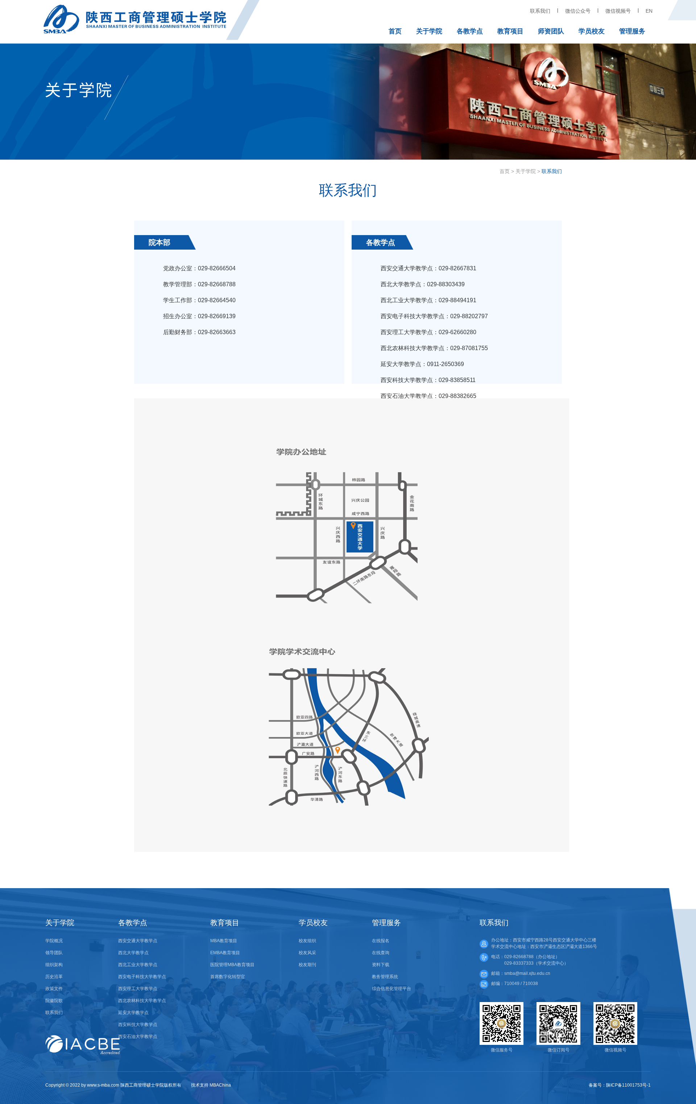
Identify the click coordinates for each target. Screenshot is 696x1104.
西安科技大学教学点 (137, 1024)
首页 (395, 31)
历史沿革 (54, 976)
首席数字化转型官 (227, 976)
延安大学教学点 (133, 1012)
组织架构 (54, 964)
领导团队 (54, 952)
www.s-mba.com (103, 1085)
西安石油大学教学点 (137, 1036)
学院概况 (54, 940)
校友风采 (307, 952)
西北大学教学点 (133, 952)
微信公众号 (578, 11)
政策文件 (54, 988)
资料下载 (380, 964)
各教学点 (470, 31)
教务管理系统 (385, 976)
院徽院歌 (54, 1000)
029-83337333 (519, 963)
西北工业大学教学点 (137, 964)
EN (649, 11)
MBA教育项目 (223, 940)
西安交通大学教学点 (137, 940)
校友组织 (307, 940)
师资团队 (551, 31)
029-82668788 (519, 956)
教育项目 (510, 31)
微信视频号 (618, 11)
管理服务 (632, 31)
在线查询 (380, 952)
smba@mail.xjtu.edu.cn (527, 973)
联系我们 (540, 11)
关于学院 (429, 31)
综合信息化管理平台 (391, 988)
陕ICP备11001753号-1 (628, 1085)
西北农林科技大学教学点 (142, 1000)
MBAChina (220, 1085)
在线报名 (380, 940)
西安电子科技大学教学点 (142, 976)
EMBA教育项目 (225, 952)
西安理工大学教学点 (137, 988)
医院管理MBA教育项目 (232, 964)
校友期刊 (307, 964)
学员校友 (592, 31)
